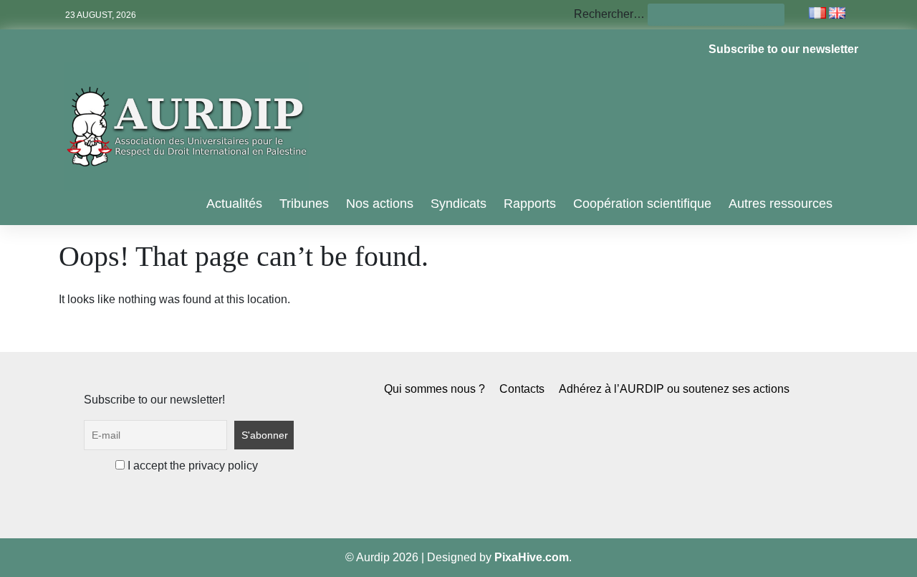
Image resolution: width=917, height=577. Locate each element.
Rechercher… (609, 14)
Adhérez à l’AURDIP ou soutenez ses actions (674, 389)
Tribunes (304, 203)
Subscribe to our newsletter (783, 49)
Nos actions (379, 203)
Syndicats (458, 203)
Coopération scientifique (642, 203)
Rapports (530, 203)
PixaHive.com (531, 557)
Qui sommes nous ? (434, 389)
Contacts (521, 389)
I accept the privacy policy (191, 465)
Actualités (234, 203)
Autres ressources (780, 203)
